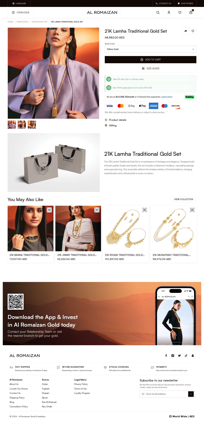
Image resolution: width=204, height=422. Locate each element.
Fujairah (45, 388)
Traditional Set (39, 21)
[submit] (191, 394)
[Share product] (185, 31)
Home (10, 21)
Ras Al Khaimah (49, 402)
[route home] (25, 355)
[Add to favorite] (192, 31)
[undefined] (166, 355)
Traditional (22, 21)
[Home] (102, 12)
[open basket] (190, 12)
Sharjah (45, 393)
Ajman (45, 397)
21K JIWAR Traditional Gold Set (76, 255)
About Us (14, 384)
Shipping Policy (17, 397)
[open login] (168, 12)
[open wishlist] (179, 12)
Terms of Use (80, 388)
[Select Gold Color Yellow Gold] (150, 49)
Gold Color (110, 44)
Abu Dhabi (47, 406)
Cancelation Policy (19, 406)
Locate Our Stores (19, 388)
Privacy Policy (81, 384)
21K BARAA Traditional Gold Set (29, 255)
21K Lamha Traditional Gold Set (67, 21)
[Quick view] (49, 209)
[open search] (157, 12)
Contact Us (15, 393)
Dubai (45, 384)
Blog (12, 402)
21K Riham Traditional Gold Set (124, 255)
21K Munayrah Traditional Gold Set (171, 255)
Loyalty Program (82, 393)
